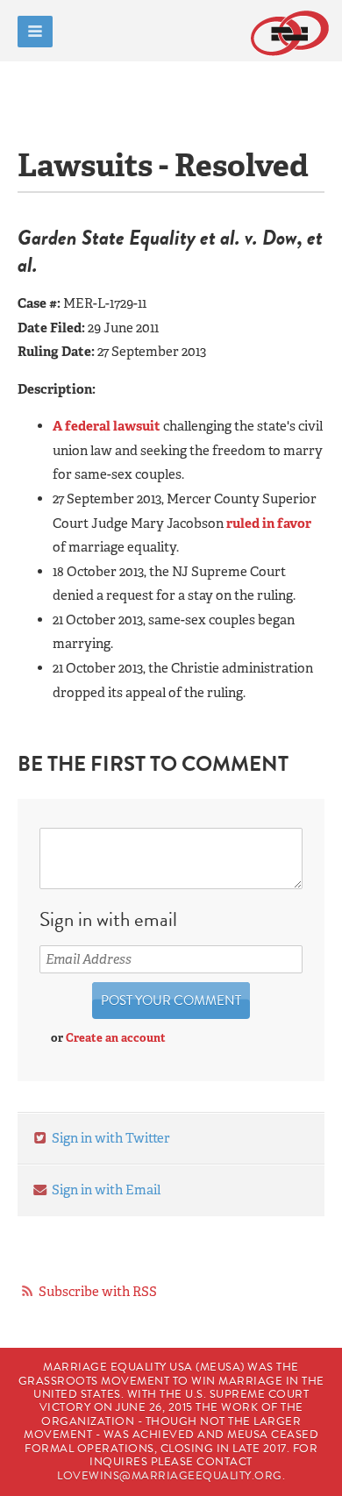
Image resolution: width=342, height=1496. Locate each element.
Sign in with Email (104, 1190)
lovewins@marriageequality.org (169, 1476)
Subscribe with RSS (98, 1291)
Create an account (116, 1037)
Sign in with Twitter (109, 1138)
